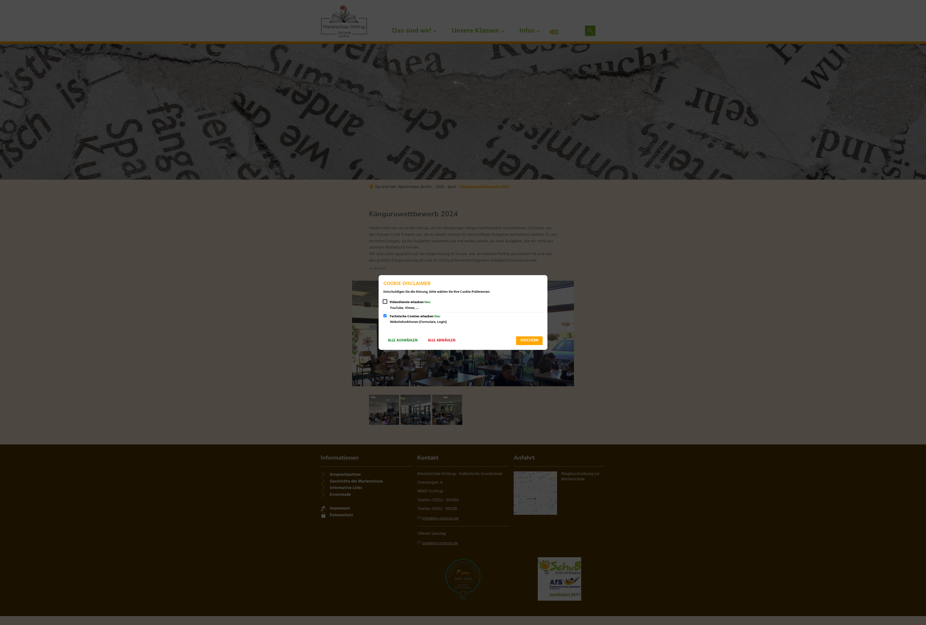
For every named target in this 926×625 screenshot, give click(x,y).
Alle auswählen (402, 340)
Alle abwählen (441, 340)
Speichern (529, 340)
